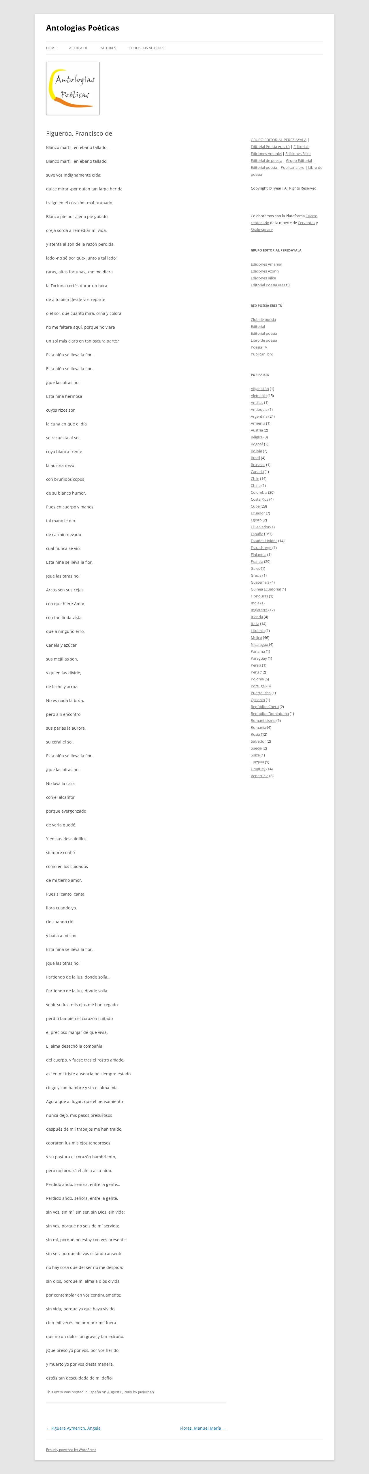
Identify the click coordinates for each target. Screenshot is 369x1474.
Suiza (255, 755)
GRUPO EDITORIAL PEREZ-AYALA (278, 139)
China (256, 485)
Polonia (257, 679)
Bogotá (257, 443)
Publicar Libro (292, 167)
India (255, 603)
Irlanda (257, 616)
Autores (108, 48)
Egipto (256, 520)
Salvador (258, 741)
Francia (257, 561)
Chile (255, 478)
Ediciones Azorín (265, 271)
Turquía (257, 762)
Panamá (258, 651)
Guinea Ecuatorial (266, 589)
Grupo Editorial (299, 160)
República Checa (265, 706)
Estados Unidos (264, 540)
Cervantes (306, 222)
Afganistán (260, 388)
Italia (255, 623)
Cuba (255, 506)
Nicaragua (259, 644)
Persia (256, 665)
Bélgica (257, 437)
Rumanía (258, 727)
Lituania (258, 630)
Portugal (258, 685)
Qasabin (258, 699)
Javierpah (146, 1391)
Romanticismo (263, 720)
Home (51, 48)
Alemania (259, 395)
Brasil (255, 457)
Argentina (259, 416)
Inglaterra (259, 609)
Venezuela (259, 775)
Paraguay (259, 658)
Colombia (259, 492)
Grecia (256, 575)
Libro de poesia (264, 340)
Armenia (258, 423)
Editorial (258, 326)
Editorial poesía (264, 167)
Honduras (259, 596)
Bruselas (258, 464)
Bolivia (256, 450)
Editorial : (301, 146)
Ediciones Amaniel (266, 153)
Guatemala (260, 582)
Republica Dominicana (270, 713)
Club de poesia (263, 319)
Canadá (257, 471)
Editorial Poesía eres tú (270, 146)
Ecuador (258, 513)
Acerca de (78, 48)
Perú (255, 672)
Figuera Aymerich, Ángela (73, 1428)
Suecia (256, 748)
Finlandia (258, 554)
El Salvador (260, 526)
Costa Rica (259, 499)
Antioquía (259, 409)
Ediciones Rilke (263, 278)
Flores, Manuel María (203, 1428)
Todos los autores (146, 48)
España (95, 1391)
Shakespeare (262, 229)
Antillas (257, 402)
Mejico (256, 637)
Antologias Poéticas (82, 27)
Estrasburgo (261, 547)
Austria (257, 430)
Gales (255, 568)
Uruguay (258, 768)
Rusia (255, 734)
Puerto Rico (261, 692)
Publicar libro (262, 354)
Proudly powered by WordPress (71, 1449)
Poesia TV (259, 347)
